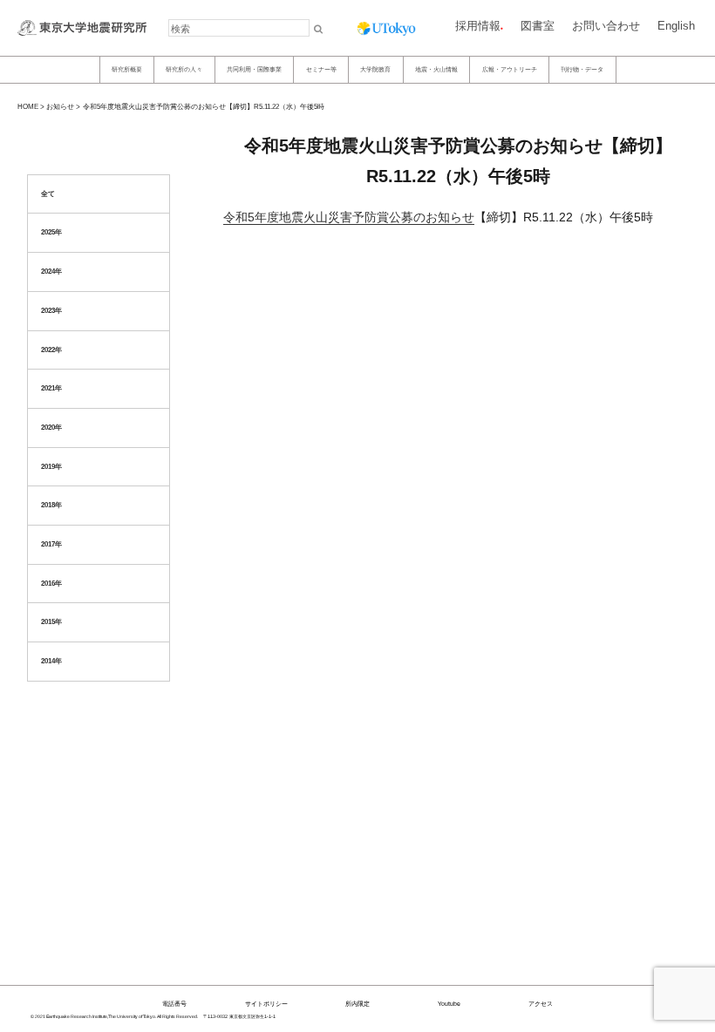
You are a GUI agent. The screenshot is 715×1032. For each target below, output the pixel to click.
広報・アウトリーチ (509, 68)
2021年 (51, 388)
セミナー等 (321, 68)
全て (48, 194)
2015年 (51, 622)
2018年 (51, 505)
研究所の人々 (184, 68)
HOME (27, 107)
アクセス (540, 1004)
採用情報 (477, 25)
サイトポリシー (266, 1004)
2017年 (51, 544)
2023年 (51, 311)
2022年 (51, 350)
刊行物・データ (582, 68)
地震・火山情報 (436, 68)
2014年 (51, 661)
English (676, 25)
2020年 (51, 427)
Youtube (449, 1004)
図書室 (538, 25)
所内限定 (357, 1004)
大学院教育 (375, 68)
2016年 (51, 583)
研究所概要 (127, 68)
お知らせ (60, 107)
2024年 (51, 271)
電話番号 (174, 1004)
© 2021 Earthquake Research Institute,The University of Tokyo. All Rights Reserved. (114, 1016)
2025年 (51, 232)
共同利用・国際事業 (254, 68)
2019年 (51, 467)
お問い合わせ (606, 25)
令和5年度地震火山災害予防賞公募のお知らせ (348, 217)
